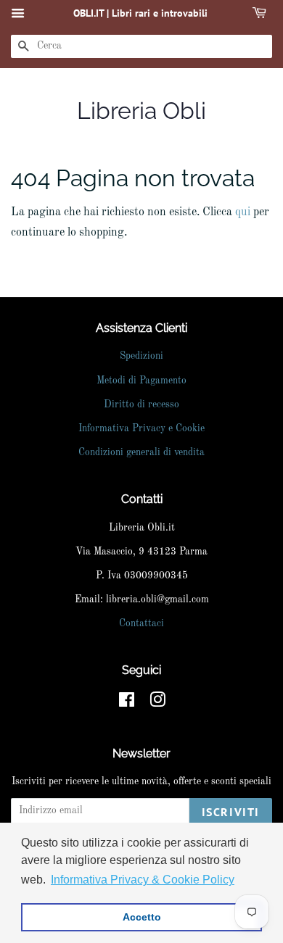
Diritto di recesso (141, 405)
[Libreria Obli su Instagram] (157, 703)
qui (242, 212)
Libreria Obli (141, 110)
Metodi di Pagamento (141, 381)
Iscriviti (231, 812)
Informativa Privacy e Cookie (141, 428)
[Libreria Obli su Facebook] (126, 703)
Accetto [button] (142, 917)
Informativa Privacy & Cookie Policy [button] (142, 879)
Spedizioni (141, 356)
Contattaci (141, 623)
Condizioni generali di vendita (141, 452)
